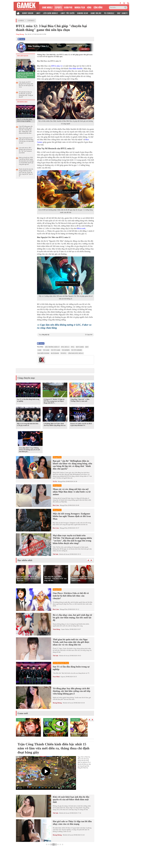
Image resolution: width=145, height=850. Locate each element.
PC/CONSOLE (109, 13)
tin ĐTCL (63, 353)
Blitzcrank (81, 228)
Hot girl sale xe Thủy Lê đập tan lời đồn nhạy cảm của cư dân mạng (72, 822)
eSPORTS (58, 7)
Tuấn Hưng (56, 629)
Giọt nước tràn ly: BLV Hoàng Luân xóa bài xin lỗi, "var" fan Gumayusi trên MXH (25, 150)
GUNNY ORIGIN (27, 13)
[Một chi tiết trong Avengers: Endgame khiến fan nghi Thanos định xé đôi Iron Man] (33, 520)
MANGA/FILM (80, 7)
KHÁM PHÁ (68, 7)
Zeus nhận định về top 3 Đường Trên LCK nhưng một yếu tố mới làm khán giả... (29, 449)
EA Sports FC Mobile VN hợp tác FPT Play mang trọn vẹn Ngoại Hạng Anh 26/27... (54, 401)
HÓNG (89, 7)
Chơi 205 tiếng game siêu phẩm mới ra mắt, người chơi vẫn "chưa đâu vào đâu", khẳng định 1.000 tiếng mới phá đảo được (26, 130)
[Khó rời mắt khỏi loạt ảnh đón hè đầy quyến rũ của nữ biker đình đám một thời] (33, 806)
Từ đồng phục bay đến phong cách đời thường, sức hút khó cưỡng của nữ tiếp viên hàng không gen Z (71, 691)
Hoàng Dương (57, 703)
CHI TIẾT (84, 49)
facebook (120, 3)
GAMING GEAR (82, 13)
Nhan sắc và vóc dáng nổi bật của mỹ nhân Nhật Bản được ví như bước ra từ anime (72, 492)
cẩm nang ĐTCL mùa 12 (75, 353)
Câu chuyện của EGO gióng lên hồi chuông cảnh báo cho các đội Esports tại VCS (26, 84)
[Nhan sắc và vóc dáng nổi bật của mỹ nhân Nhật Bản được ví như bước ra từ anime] (33, 495)
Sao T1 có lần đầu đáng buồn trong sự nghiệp (24, 120)
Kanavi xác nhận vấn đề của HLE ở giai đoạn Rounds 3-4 (81, 424)
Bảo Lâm (56, 505)
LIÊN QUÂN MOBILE (50, 13)
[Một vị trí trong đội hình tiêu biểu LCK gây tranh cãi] (28, 414)
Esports (31, 20)
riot (86, 347)
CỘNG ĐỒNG (98, 7)
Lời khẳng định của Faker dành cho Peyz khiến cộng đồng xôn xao (55, 424)
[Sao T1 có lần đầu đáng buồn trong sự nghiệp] (25, 111)
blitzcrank (55, 353)
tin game (46, 350)
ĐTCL (72, 347)
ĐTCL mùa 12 (56, 66)
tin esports (66, 350)
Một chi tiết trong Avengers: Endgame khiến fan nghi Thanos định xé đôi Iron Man (72, 516)
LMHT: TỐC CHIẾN (68, 13)
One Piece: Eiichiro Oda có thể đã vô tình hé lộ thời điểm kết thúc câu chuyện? (71, 596)
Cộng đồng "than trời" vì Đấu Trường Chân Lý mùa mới (79, 400)
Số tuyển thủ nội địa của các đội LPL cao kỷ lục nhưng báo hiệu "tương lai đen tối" (26, 94)
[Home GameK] (18, 13)
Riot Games (80, 347)
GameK (21, 20)
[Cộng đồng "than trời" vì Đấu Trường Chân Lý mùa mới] (81, 390)
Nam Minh (56, 676)
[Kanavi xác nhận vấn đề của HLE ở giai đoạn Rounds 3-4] (81, 414)
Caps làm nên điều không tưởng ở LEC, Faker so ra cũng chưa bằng (25, 75)
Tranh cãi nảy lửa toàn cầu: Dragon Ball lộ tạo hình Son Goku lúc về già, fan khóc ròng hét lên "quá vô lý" (26, 172)
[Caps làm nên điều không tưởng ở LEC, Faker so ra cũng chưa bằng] (25, 65)
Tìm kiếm (125, 7)
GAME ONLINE (96, 13)
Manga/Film (61, 481)
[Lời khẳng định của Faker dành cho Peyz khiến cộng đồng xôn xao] (55, 414)
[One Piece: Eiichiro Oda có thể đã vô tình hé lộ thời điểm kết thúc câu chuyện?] (33, 599)
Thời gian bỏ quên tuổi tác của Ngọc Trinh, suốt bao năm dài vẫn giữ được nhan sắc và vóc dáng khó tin (71, 642)
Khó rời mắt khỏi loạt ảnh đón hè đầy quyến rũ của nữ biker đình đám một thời (71, 799)
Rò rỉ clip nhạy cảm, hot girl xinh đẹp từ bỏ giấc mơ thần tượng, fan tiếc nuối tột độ (72, 617)
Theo (65, 335)
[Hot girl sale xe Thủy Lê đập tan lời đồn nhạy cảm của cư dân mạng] (33, 830)
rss (128, 3)
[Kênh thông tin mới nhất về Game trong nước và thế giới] (26, 6)
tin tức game (55, 350)
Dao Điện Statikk (76, 68)
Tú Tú (55, 481)
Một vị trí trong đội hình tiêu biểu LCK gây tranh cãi (27, 424)
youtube (124, 3)
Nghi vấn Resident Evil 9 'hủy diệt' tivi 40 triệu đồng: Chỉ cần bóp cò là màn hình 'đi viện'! (26, 140)
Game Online (65, 629)
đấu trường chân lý (52, 347)
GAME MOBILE (47, 7)
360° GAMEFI (122, 13)
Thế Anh (55, 554)
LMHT (38, 13)
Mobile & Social (64, 554)
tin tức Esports (76, 350)
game (39, 350)
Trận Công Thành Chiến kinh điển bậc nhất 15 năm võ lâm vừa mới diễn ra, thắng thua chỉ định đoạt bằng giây (53, 748)
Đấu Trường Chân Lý (38, 46)
